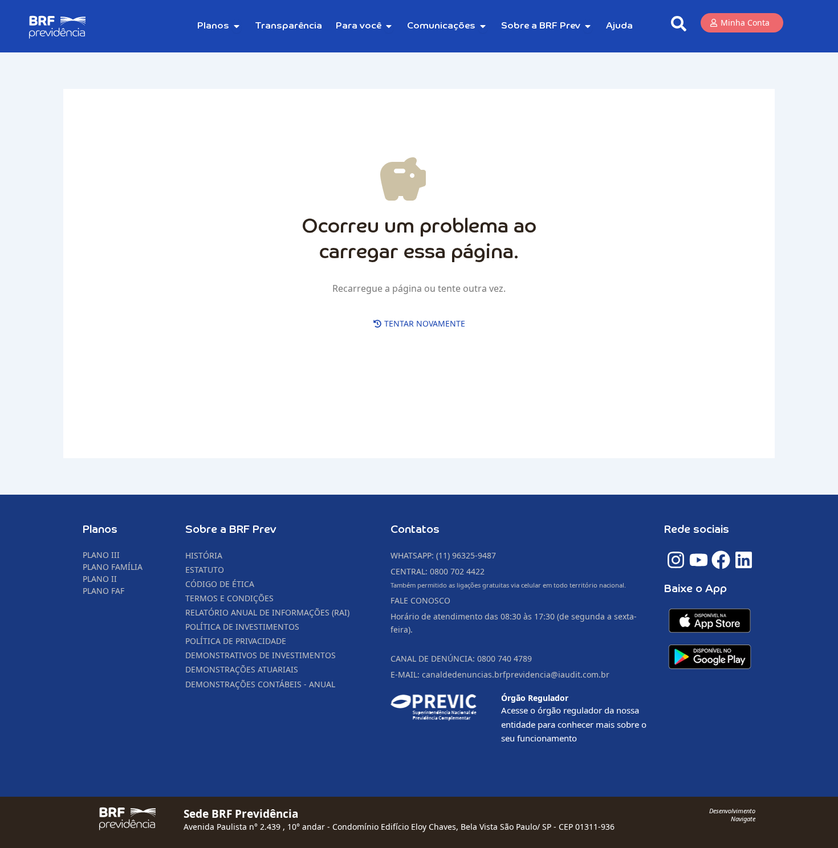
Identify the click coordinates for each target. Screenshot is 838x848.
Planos (100, 529)
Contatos (415, 529)
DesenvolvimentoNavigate (732, 814)
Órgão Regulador (534, 697)
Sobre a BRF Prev (230, 529)
